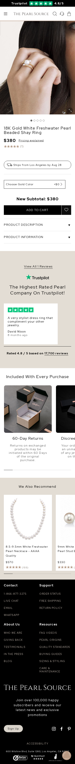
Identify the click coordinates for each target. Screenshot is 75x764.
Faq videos (48, 632)
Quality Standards (54, 647)
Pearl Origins (50, 640)
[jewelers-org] (55, 758)
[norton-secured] (20, 758)
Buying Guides (50, 654)
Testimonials (14, 647)
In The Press (13, 654)
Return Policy (50, 608)
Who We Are (13, 632)
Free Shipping (50, 601)
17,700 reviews (56, 353)
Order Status (50, 593)
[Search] (55, 14)
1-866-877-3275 (15, 593)
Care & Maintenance (49, 670)
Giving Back (13, 640)
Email (8, 608)
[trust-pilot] (38, 757)
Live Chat (11, 601)
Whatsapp (11, 615)
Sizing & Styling (52, 661)
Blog (8, 661)
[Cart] (69, 14)
